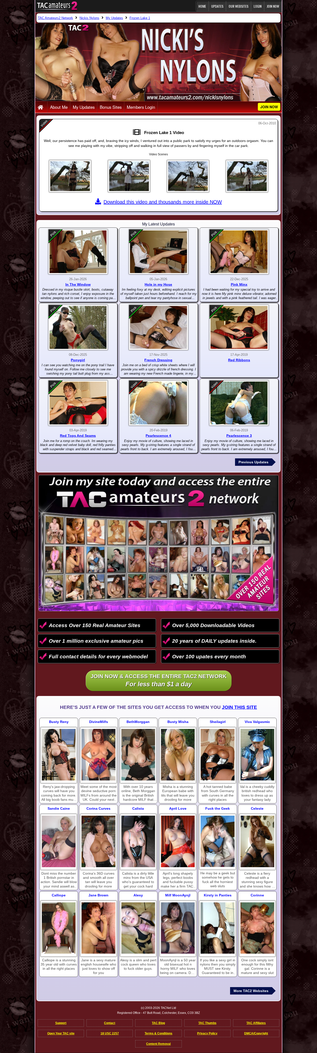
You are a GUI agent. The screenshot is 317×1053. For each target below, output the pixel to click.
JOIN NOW (273, 6)
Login (258, 6)
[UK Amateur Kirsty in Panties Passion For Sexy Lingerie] (217, 928)
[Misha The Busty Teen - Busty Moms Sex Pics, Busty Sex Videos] (178, 754)
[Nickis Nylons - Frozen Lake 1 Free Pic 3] (188, 176)
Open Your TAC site (61, 1033)
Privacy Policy (207, 1033)
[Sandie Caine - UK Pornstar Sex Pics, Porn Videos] (59, 841)
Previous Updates (253, 462)
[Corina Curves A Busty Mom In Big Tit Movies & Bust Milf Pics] (98, 841)
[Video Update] (138, 132)
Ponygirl (78, 360)
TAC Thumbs (207, 1023)
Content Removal (158, 1044)
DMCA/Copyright (256, 1033)
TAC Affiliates (256, 1023)
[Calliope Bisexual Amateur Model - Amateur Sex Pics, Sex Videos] (59, 928)
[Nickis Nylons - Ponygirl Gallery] (78, 327)
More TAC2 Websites (251, 991)
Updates (217, 6)
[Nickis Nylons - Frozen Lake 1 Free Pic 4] (247, 176)
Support (60, 1023)
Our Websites (238, 6)
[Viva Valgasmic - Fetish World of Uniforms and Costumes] (257, 754)
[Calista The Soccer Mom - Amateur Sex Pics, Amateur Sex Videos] (138, 841)
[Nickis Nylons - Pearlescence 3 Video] (239, 403)
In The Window (78, 284)
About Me (59, 107)
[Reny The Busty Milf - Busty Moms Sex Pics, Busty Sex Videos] (59, 754)
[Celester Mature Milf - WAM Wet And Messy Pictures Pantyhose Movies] (257, 841)
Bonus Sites (111, 107)
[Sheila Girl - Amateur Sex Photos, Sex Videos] (217, 754)
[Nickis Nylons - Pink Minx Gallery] (239, 251)
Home (202, 6)
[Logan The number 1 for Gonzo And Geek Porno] (217, 841)
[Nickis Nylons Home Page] (41, 107)
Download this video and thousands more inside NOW (163, 202)
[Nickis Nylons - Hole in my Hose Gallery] (158, 251)
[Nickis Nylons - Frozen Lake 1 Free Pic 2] (129, 176)
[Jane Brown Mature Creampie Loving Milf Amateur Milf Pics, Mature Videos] (98, 928)
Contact (109, 1023)
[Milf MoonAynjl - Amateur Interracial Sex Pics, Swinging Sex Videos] (178, 928)
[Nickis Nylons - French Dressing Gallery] (158, 327)
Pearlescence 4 (158, 436)
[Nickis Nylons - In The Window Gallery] (78, 251)
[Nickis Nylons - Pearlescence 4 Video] (158, 403)
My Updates (84, 107)
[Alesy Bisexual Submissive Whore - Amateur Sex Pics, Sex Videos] (138, 928)
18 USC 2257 (110, 1033)
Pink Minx (239, 284)
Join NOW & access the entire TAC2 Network (159, 680)
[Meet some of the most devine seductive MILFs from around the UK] (98, 754)
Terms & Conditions (158, 1033)
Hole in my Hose (158, 284)
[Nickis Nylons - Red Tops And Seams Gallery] (78, 403)
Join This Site (239, 707)
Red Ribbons (239, 360)
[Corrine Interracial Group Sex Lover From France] (257, 928)
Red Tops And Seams (78, 436)
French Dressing (158, 360)
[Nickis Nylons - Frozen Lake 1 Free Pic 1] (70, 176)
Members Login (141, 107)
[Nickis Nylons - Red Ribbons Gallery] (239, 327)
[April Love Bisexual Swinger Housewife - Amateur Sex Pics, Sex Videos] (178, 841)
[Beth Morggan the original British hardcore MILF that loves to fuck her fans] (138, 754)
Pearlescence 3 (239, 436)
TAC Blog (158, 1023)
